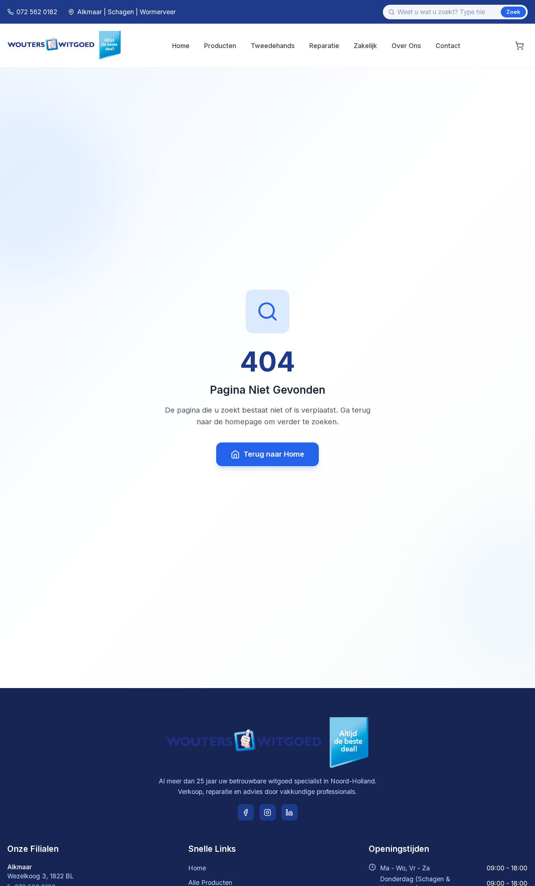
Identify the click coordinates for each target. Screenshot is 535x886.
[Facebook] (246, 812)
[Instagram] (267, 812)
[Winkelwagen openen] (519, 45)
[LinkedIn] (289, 812)
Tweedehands (273, 45)
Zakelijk (365, 45)
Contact (448, 45)
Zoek (513, 11)
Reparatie (324, 45)
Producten (220, 45)
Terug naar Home (273, 454)
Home (181, 45)
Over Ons (406, 45)
